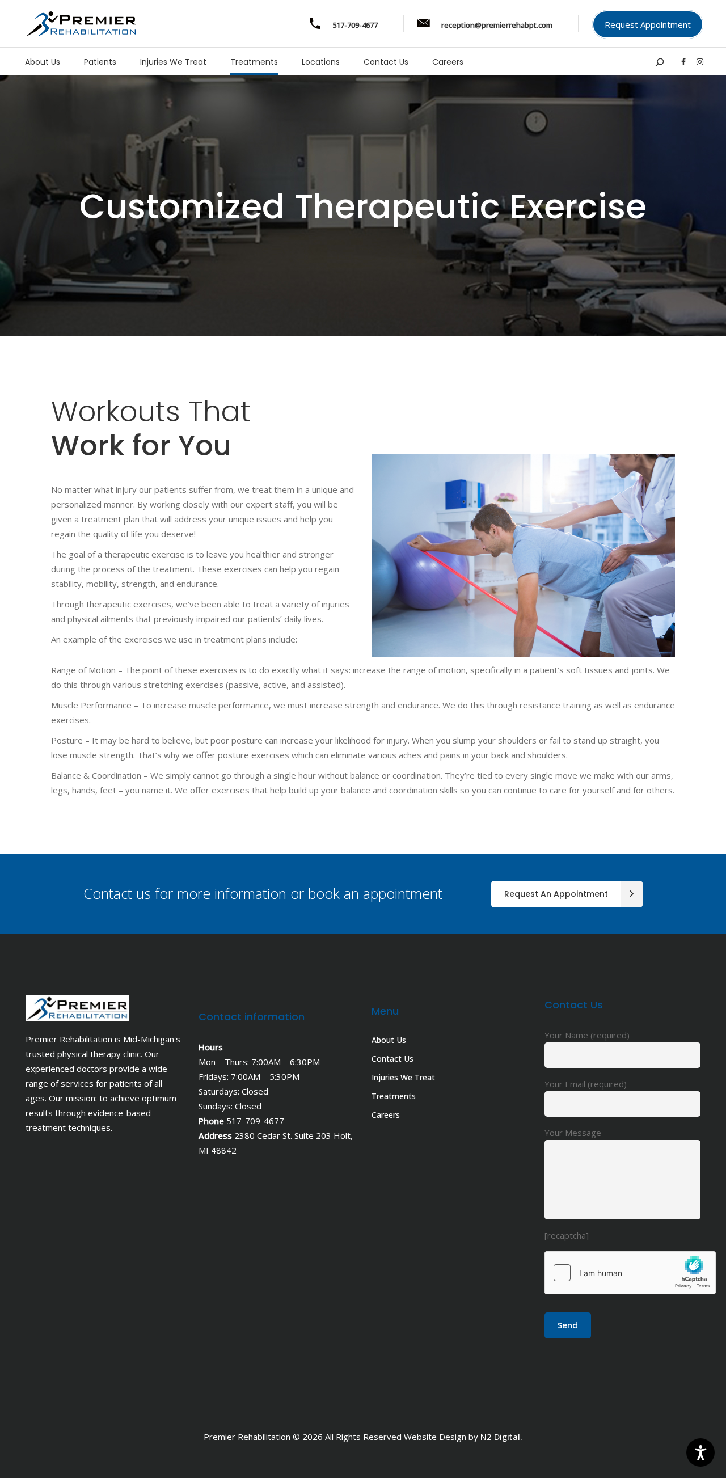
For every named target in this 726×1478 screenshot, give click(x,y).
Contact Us (392, 1058)
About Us (389, 1039)
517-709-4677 (255, 1120)
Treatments (394, 1096)
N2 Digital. (501, 1436)
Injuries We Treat (403, 1077)
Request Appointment (648, 24)
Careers (386, 1114)
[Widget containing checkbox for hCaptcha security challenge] (630, 1272)
